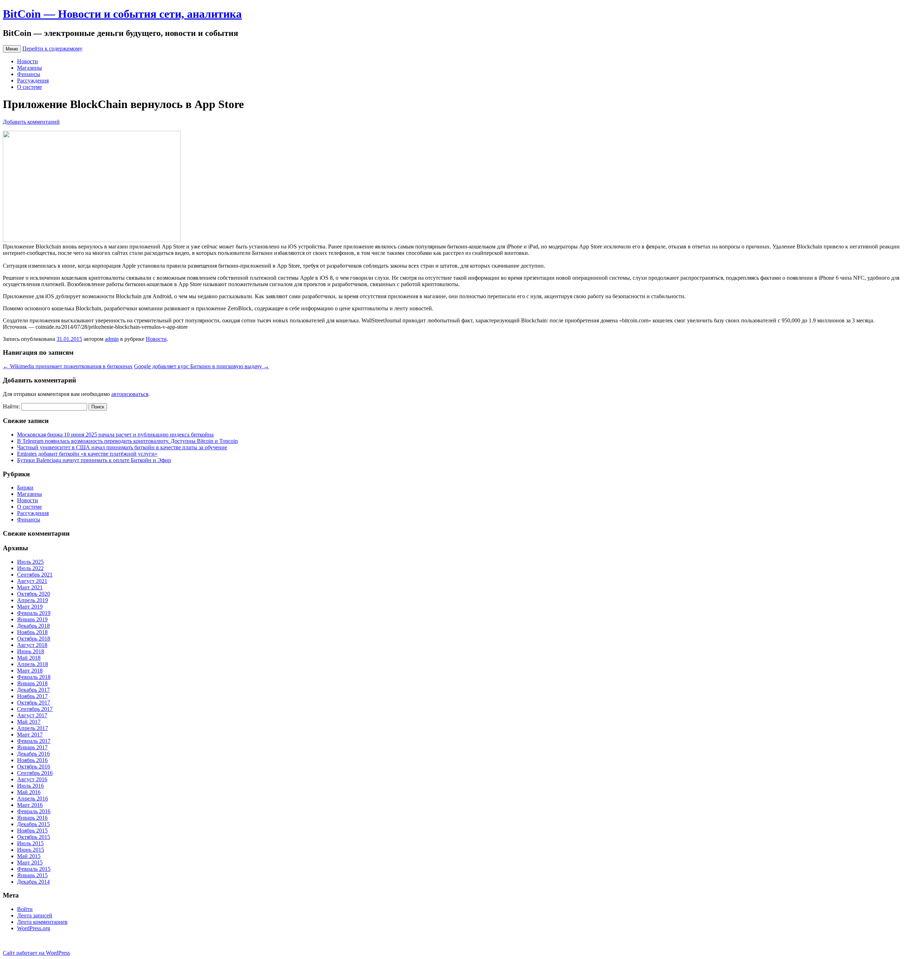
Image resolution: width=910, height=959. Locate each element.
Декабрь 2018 (33, 626)
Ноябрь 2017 (32, 696)
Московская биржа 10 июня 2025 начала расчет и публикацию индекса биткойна (115, 435)
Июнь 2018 (30, 651)
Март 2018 (30, 671)
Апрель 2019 (32, 600)
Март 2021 (30, 587)
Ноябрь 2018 (32, 632)
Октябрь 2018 (33, 639)
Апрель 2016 (32, 798)
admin (112, 339)
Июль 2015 (30, 843)
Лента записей (34, 915)
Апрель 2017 (32, 728)
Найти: (11, 406)
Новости (27, 61)
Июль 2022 (30, 568)
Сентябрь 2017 (35, 709)
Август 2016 (32, 779)
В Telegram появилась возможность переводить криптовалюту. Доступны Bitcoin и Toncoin (127, 441)
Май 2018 (29, 658)
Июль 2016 (30, 786)
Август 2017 (32, 715)
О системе (29, 87)
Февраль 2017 (33, 741)
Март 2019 (30, 607)
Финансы (28, 74)
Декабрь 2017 (33, 690)
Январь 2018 (32, 683)
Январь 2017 (32, 747)
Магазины (29, 68)
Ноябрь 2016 (32, 760)
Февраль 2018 (33, 677)
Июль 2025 (30, 562)
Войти (25, 909)
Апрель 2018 (32, 664)
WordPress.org (33, 928)
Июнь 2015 (30, 850)
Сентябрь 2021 (35, 575)
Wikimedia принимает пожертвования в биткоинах (68, 366)
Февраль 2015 (33, 869)
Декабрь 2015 (33, 824)
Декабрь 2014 (33, 882)
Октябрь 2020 (33, 594)
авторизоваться (129, 394)
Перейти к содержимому (52, 48)
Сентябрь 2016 (35, 773)
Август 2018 (32, 645)
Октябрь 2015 (33, 837)
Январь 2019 (32, 619)
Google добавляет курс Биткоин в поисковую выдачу (201, 366)
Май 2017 (29, 722)
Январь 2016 (32, 818)
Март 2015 (30, 862)
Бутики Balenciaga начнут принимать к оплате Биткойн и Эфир (94, 460)
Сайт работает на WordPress (36, 953)
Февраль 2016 (33, 811)
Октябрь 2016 (33, 767)
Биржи (25, 487)
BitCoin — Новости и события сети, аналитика (122, 13)
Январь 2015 (32, 875)
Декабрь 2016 (33, 754)
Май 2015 (29, 856)
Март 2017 (30, 735)
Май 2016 (29, 792)
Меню (12, 49)
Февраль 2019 (33, 613)
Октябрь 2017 (33, 703)
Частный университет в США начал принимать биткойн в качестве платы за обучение (122, 447)
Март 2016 (30, 805)
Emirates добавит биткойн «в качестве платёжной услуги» (87, 454)
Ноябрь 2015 (32, 830)
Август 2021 (32, 581)
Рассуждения (33, 80)
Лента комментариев (42, 922)
